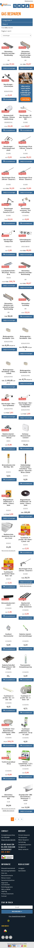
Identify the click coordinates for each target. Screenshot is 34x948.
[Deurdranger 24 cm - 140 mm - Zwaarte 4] (26, 140)
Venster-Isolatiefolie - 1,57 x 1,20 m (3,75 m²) (25, 764)
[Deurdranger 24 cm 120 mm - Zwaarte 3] (26, 562)
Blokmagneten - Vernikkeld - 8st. (25, 371)
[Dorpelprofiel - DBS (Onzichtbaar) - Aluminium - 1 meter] (26, 788)
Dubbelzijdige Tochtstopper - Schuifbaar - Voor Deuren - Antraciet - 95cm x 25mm (25, 468)
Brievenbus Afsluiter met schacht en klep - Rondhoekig (25, 54)
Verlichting (22, 842)
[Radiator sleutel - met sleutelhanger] (26, 627)
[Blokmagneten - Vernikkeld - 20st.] (26, 330)
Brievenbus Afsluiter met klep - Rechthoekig (25, 272)
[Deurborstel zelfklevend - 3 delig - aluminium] (26, 596)
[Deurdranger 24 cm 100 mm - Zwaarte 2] (9, 171)
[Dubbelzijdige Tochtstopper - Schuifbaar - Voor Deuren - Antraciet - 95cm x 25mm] (26, 458)
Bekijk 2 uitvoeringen (9, 285)
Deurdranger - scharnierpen (8, 85)
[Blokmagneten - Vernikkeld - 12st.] (9, 330)
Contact (4, 896)
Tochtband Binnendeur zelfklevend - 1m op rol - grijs (25, 731)
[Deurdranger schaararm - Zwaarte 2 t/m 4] (9, 202)
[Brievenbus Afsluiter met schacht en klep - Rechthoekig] (9, 297)
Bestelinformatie (7, 875)
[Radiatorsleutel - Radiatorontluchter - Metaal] (9, 427)
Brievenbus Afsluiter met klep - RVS (8, 796)
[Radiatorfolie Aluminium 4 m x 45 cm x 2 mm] (9, 528)
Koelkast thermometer (8, 635)
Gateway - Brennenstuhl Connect (25, 436)
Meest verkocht (23, 849)
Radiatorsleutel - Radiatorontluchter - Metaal (8, 436)
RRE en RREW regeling (5, 890)
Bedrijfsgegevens (7, 887)
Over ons (4, 873)
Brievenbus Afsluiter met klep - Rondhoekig (8, 53)
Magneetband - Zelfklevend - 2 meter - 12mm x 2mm (8, 502)
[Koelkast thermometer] (9, 627)
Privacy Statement (7, 894)
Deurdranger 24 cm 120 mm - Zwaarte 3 (25, 570)
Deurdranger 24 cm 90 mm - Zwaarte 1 (25, 178)
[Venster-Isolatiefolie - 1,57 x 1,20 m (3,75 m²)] (26, 755)
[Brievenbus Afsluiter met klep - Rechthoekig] (26, 264)
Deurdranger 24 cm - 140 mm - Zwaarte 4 (25, 148)
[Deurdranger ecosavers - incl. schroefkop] (26, 202)
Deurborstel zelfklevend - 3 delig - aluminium (25, 605)
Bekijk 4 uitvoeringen (9, 68)
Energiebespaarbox (24, 844)
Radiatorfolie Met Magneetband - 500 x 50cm (8, 667)
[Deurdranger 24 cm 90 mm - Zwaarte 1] (26, 171)
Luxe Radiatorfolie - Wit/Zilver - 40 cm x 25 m (8, 272)
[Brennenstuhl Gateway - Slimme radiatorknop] (9, 109)
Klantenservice (29, 1)
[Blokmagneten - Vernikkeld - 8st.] (26, 363)
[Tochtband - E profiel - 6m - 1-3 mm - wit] (9, 689)
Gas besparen (22, 837)
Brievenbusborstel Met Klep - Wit (8, 466)
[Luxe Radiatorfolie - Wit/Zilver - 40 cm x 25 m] (9, 264)
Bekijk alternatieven (25, 586)
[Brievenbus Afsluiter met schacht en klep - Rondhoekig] (26, 45)
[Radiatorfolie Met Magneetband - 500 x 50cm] (9, 658)
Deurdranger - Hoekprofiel (8, 240)
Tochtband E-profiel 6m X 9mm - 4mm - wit (8, 574)
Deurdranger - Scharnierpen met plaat (8, 148)
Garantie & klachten (8, 880)
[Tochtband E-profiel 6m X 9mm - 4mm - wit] (9, 564)
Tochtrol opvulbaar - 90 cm (8, 763)
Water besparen (23, 840)
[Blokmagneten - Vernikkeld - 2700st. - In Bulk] (9, 363)
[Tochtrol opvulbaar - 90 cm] (9, 755)
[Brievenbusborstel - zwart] (9, 596)
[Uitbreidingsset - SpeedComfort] (26, 233)
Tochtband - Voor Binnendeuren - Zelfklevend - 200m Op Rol (8, 731)
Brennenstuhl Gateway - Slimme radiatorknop (8, 117)
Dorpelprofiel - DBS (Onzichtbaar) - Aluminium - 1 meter (25, 797)
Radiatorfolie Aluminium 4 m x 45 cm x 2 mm (8, 536)
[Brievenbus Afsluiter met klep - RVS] (9, 788)
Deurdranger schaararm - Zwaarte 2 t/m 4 (8, 210)
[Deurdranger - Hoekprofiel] (9, 233)
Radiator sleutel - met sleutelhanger (25, 635)
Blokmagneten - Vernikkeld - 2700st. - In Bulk (8, 371)
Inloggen (21, 868)
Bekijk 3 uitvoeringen (26, 811)
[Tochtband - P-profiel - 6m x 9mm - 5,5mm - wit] (26, 530)
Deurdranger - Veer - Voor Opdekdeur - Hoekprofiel (25, 405)
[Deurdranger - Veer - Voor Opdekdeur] (9, 397)
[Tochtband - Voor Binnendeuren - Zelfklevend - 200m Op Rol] (9, 722)
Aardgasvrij (22, 847)
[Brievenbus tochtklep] (26, 297)
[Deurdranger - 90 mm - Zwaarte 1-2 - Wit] (26, 109)
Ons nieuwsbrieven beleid (17, 916)
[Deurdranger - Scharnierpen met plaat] (9, 140)
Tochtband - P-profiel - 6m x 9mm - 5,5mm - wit (25, 539)
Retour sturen (6, 878)
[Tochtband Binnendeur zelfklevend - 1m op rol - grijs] (26, 722)
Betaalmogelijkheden (8, 871)
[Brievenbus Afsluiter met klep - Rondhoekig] (9, 45)
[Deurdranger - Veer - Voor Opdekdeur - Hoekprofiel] (26, 396)
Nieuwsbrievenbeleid (8, 868)
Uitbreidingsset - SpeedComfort (25, 240)
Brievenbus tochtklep (25, 304)
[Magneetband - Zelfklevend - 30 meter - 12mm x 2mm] (26, 493)
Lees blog (25, 99)
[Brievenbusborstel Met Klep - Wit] (9, 458)
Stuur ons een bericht (8, 840)
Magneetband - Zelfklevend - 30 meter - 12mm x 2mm (25, 502)
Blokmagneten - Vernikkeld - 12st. (8, 337)
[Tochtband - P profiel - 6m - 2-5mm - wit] (26, 689)
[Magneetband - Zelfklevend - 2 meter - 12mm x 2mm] (9, 493)
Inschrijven (16, 911)
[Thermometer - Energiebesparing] (26, 658)
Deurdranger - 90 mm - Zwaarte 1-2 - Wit (25, 117)
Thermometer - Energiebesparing (25, 666)
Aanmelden (22, 871)
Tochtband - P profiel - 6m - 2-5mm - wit (25, 698)
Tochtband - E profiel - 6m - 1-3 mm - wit (8, 698)
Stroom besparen (24, 835)
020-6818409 (5, 837)
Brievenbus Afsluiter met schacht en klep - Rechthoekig (8, 306)
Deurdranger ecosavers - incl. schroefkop (25, 210)
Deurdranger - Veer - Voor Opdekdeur (8, 404)
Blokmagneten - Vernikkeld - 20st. (25, 337)
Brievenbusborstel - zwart (8, 604)
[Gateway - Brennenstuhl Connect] (26, 427)
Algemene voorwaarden (5, 883)
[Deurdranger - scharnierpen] (9, 78)
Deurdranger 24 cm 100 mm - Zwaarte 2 (8, 178)
